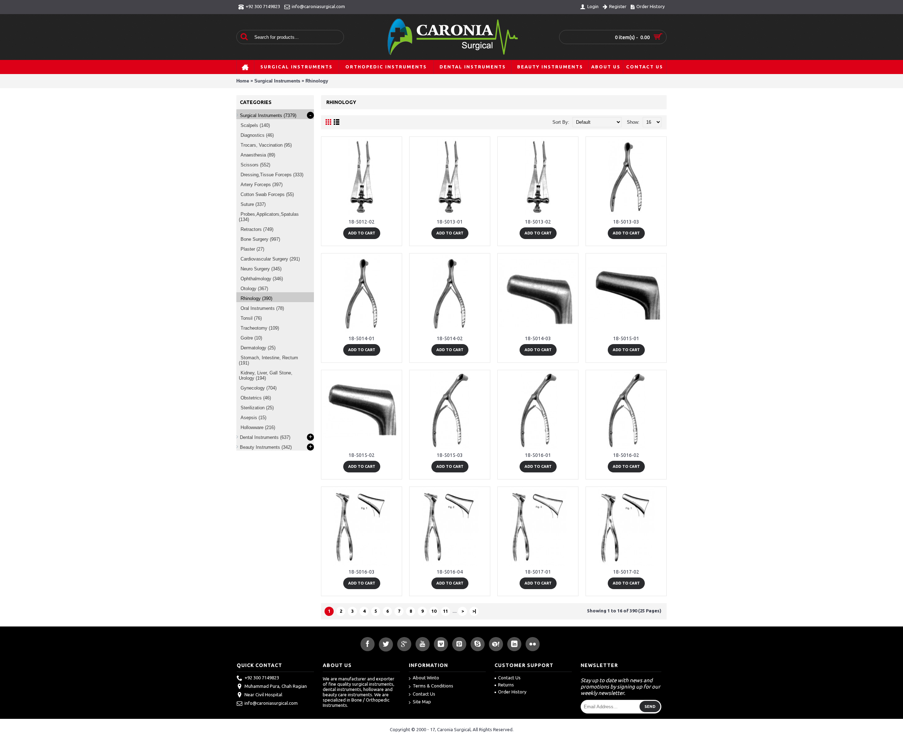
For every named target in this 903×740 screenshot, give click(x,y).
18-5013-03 (626, 222)
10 (433, 610)
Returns (506, 684)
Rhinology (316, 81)
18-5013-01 (450, 222)
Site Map (422, 701)
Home (242, 81)
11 (445, 610)
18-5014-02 (450, 338)
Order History (512, 691)
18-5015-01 (626, 338)
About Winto (426, 677)
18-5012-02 (362, 222)
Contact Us (424, 693)
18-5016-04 (450, 572)
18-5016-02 (626, 455)
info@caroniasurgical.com (271, 703)
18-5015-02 (362, 455)
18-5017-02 (626, 572)
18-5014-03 (538, 338)
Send (649, 706)
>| (474, 610)
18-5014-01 (362, 338)
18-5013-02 (538, 222)
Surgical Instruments (277, 81)
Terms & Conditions (433, 685)
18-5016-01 (538, 455)
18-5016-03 (362, 572)
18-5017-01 (538, 572)
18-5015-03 (450, 455)
